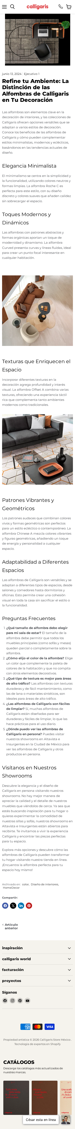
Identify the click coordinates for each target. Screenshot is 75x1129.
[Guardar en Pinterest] (29, 906)
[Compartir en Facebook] (5, 906)
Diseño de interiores (44, 884)
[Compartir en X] (13, 906)
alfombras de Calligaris (25, 580)
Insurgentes (28, 826)
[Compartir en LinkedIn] (21, 906)
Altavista (8, 826)
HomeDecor (11, 887)
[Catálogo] (16, 1098)
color (25, 884)
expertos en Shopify (47, 1044)
